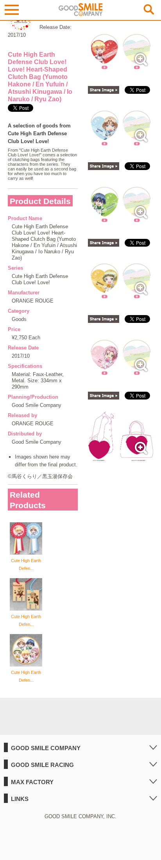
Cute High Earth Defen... (26, 564)
